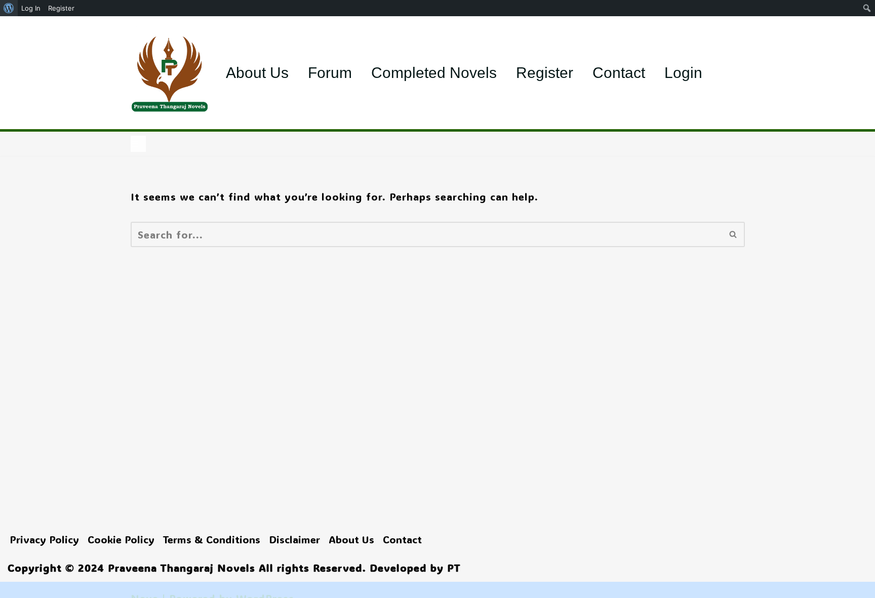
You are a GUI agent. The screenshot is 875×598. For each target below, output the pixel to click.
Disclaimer (294, 539)
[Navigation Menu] (138, 144)
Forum (330, 72)
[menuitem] (9, 8)
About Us (257, 72)
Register (544, 72)
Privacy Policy (44, 539)
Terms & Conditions (211, 539)
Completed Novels (434, 72)
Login (683, 72)
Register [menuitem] (61, 8)
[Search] (733, 234)
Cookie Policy (121, 539)
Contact (618, 72)
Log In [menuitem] (31, 8)
